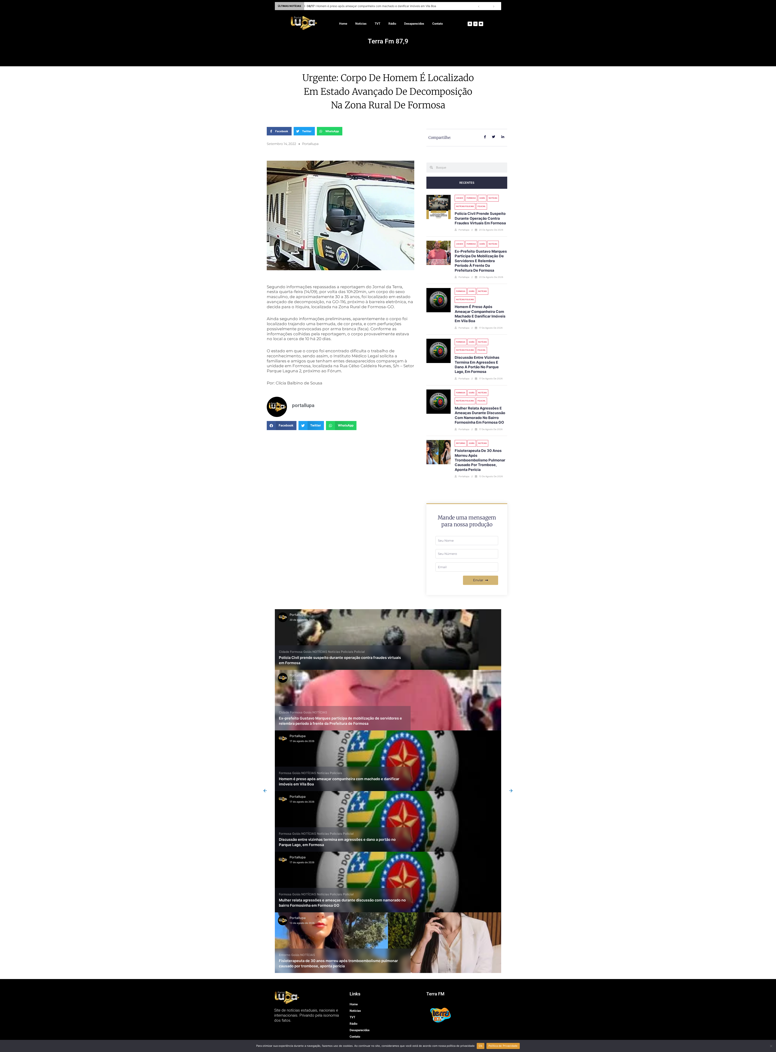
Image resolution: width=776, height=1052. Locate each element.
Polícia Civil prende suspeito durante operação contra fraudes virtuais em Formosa (480, 218)
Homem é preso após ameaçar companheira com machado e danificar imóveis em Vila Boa (371, 6)
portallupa (298, 615)
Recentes (466, 182)
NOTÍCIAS (493, 198)
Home (343, 23)
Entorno (460, 443)
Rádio (392, 23)
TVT (377, 23)
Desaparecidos (414, 23)
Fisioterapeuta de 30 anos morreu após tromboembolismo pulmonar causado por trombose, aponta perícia (480, 460)
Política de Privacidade (503, 1045)
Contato (437, 23)
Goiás (482, 198)
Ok (480, 1045)
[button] (281, 425)
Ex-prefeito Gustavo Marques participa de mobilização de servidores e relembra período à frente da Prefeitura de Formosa (481, 260)
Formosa (471, 198)
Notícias (361, 23)
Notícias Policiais (465, 206)
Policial (482, 206)
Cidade (459, 198)
